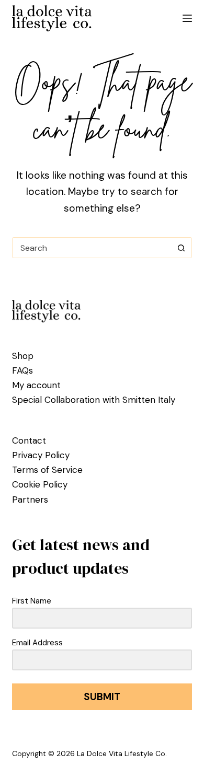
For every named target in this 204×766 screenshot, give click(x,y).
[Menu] (187, 18)
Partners (30, 499)
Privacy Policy (41, 455)
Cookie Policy (39, 484)
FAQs (22, 370)
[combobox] (92, 247)
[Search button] (181, 248)
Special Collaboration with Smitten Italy (93, 399)
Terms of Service (47, 469)
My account (36, 385)
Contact (29, 440)
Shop (22, 356)
